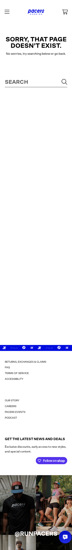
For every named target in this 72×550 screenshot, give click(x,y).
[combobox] (36, 82)
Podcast (11, 417)
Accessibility (14, 378)
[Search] (64, 81)
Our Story (12, 400)
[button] (7, 12)
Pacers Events (15, 411)
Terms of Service (17, 373)
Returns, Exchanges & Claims (25, 361)
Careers (10, 406)
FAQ (7, 367)
